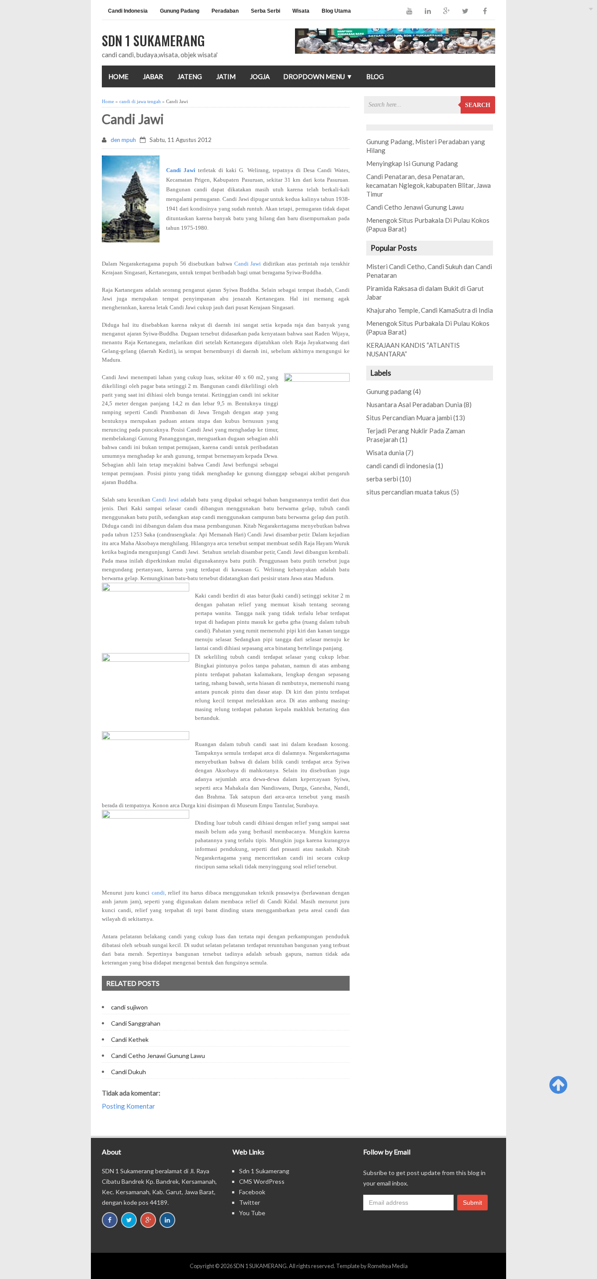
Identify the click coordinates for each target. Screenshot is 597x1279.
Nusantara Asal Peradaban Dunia (414, 404)
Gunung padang (389, 391)
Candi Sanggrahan (135, 1023)
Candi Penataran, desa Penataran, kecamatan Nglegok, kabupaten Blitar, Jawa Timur (428, 185)
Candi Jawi (247, 263)
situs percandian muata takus (408, 492)
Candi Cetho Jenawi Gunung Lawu (158, 1055)
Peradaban (225, 11)
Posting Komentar (128, 1106)
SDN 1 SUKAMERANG (260, 1265)
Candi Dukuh (128, 1071)
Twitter (249, 1202)
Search (477, 105)
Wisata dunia (385, 452)
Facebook (252, 1192)
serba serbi (382, 479)
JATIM (226, 76)
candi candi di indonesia (400, 466)
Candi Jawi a (167, 499)
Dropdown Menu (318, 76)
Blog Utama (336, 11)
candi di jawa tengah (140, 101)
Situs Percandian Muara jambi (409, 418)
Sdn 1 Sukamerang (264, 1171)
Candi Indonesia (128, 11)
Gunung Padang (179, 11)
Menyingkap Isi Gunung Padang (412, 163)
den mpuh (123, 139)
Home (118, 76)
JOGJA (260, 76)
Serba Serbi (265, 11)
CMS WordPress (262, 1181)
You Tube (252, 1213)
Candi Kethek (130, 1039)
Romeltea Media (388, 1265)
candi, (159, 892)
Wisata (300, 11)
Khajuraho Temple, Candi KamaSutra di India (429, 310)
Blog (375, 76)
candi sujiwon (129, 1007)
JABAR (153, 76)
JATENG (189, 76)
